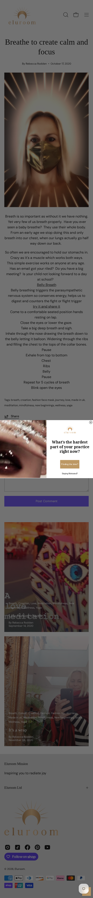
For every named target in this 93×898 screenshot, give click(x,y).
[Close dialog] (90, 422)
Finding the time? (69, 464)
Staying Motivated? (70, 473)
